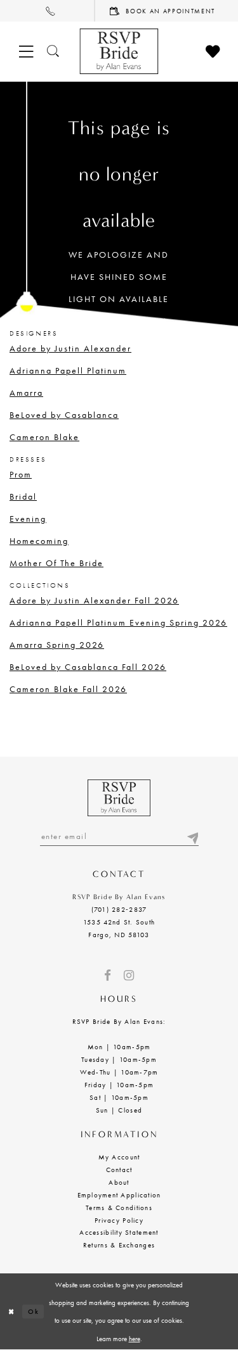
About (119, 1182)
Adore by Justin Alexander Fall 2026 (94, 600)
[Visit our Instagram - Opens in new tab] (129, 975)
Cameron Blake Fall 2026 (68, 689)
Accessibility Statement (118, 1232)
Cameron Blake (44, 437)
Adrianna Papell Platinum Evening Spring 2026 (118, 622)
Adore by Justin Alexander (70, 348)
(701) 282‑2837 (119, 909)
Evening (28, 518)
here (134, 1338)
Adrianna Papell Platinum (68, 370)
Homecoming (39, 540)
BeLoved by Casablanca (64, 414)
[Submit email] (192, 836)
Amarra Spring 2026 (57, 644)
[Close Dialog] (11, 1312)
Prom (21, 474)
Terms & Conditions (119, 1207)
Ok (33, 1311)
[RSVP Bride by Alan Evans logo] (119, 51)
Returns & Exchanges (119, 1244)
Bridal (23, 496)
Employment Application (119, 1194)
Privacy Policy (119, 1220)
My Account (119, 1156)
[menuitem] (47, 11)
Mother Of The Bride (56, 563)
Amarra (26, 392)
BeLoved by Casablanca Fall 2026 (88, 666)
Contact (119, 1169)
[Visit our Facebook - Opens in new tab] (107, 975)
